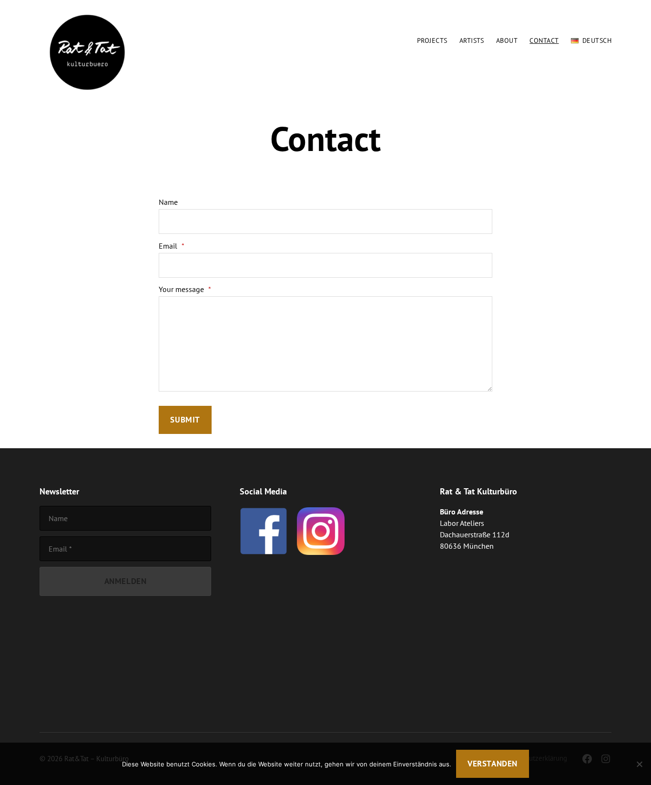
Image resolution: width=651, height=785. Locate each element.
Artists (471, 41)
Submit (185, 419)
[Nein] (639, 764)
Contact (544, 41)
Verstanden (493, 763)
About (507, 41)
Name (168, 202)
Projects (432, 41)
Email (171, 246)
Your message (185, 289)
